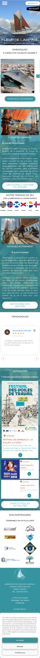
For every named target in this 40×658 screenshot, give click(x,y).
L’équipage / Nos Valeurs (20, 600)
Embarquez (20, 603)
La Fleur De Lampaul (20, 598)
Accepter (20, 640)
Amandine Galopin (21, 330)
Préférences (20, 653)
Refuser (20, 646)
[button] (38, 76)
